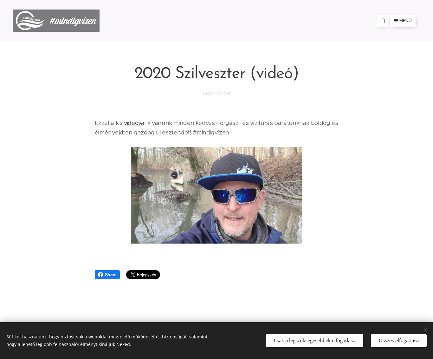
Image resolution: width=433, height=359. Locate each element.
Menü (405, 20)
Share (111, 274)
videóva (134, 123)
